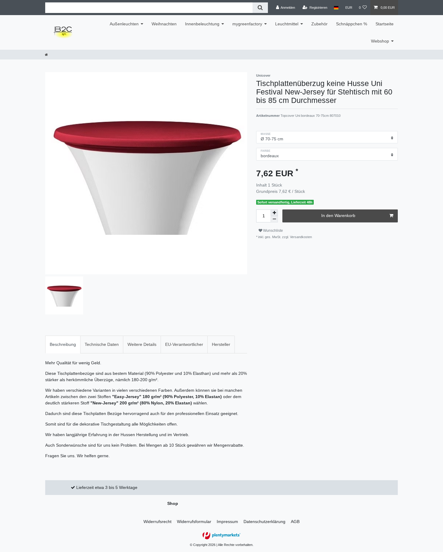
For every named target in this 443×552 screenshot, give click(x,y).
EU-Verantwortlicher (184, 344)
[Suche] (260, 7)
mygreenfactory (247, 23)
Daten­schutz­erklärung (264, 521)
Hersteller (221, 344)
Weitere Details (141, 344)
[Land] (336, 7)
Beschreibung (63, 344)
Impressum (227, 521)
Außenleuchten (124, 23)
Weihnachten (164, 23)
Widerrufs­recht (157, 521)
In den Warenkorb (338, 215)
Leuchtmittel (286, 23)
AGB (295, 521)
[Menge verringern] (274, 219)
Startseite (384, 23)
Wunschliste (272, 230)
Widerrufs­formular (194, 521)
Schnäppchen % (351, 23)
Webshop (380, 41)
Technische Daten (102, 344)
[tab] (62, 344)
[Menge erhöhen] (274, 212)
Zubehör (319, 23)
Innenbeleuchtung (202, 23)
